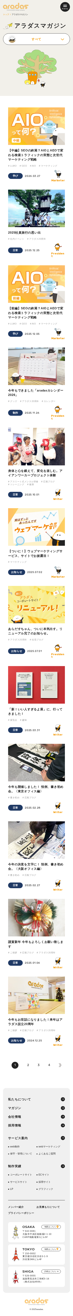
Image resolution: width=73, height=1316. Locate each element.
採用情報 (14, 1125)
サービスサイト (18, 1182)
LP (11, 1189)
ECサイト (44, 1174)
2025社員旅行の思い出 (24, 232)
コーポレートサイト (21, 1174)
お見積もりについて (48, 1207)
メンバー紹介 (16, 1207)
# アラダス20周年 (36, 239)
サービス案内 (18, 1138)
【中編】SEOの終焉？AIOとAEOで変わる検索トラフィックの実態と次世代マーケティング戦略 (35, 155)
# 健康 (30, 484)
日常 (15, 250)
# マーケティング (48, 166)
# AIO (33, 166)
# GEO (23, 166)
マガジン (14, 1107)
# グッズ (12, 401)
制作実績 (14, 1166)
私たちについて (19, 1099)
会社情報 (14, 1116)
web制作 (15, 1146)
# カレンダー (49, 401)
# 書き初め (13, 797)
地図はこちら (50, 1227)
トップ (6, 14)
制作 (15, 412)
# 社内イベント (16, 239)
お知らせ (16, 572)
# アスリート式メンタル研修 (23, 481)
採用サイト (45, 1182)
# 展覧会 (12, 720)
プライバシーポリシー (21, 1213)
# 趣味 (23, 720)
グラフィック (46, 1189)
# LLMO (12, 166)
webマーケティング (49, 1146)
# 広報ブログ (48, 481)
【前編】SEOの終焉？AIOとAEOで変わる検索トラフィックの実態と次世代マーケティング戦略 (35, 312)
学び (15, 175)
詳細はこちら (50, 1271)
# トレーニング (16, 484)
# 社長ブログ (37, 639)
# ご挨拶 (12, 952)
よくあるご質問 (47, 1153)
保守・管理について (21, 1153)
